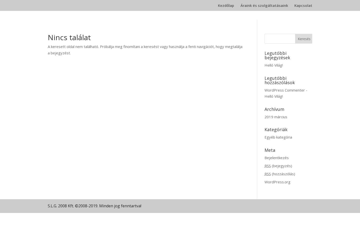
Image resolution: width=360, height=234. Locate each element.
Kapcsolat (303, 6)
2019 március (275, 116)
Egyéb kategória (278, 137)
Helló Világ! (273, 65)
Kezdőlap (226, 6)
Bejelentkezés (276, 157)
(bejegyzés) (278, 165)
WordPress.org (277, 181)
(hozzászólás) (279, 173)
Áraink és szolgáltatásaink (264, 6)
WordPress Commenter (284, 90)
